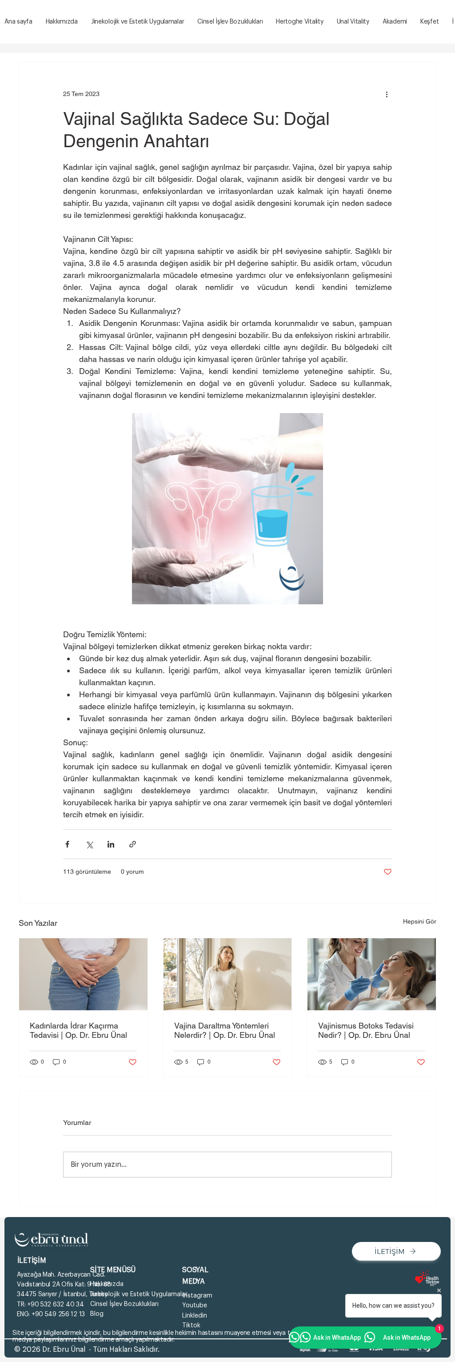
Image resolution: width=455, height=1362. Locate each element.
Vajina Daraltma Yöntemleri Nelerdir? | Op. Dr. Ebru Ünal (224, 1030)
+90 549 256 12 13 (58, 1314)
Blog (97, 1314)
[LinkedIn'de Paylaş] (111, 844)
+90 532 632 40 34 (55, 1305)
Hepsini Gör (419, 921)
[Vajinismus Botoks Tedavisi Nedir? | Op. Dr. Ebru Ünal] (371, 974)
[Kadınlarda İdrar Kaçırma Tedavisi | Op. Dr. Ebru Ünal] (83, 974)
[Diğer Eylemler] (386, 94)
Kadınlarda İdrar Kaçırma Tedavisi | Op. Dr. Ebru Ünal (78, 1030)
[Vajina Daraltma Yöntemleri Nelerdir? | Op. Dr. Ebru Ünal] (228, 974)
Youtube (194, 1305)
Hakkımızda (107, 1284)
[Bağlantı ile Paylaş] (132, 844)
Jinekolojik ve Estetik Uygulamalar (139, 1294)
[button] (429, 22)
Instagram (197, 1296)
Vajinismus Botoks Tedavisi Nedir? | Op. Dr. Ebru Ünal (366, 1030)
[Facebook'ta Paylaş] (67, 844)
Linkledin (194, 1316)
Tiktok (191, 1325)
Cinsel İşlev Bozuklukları (124, 1304)
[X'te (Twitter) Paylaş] (89, 844)
